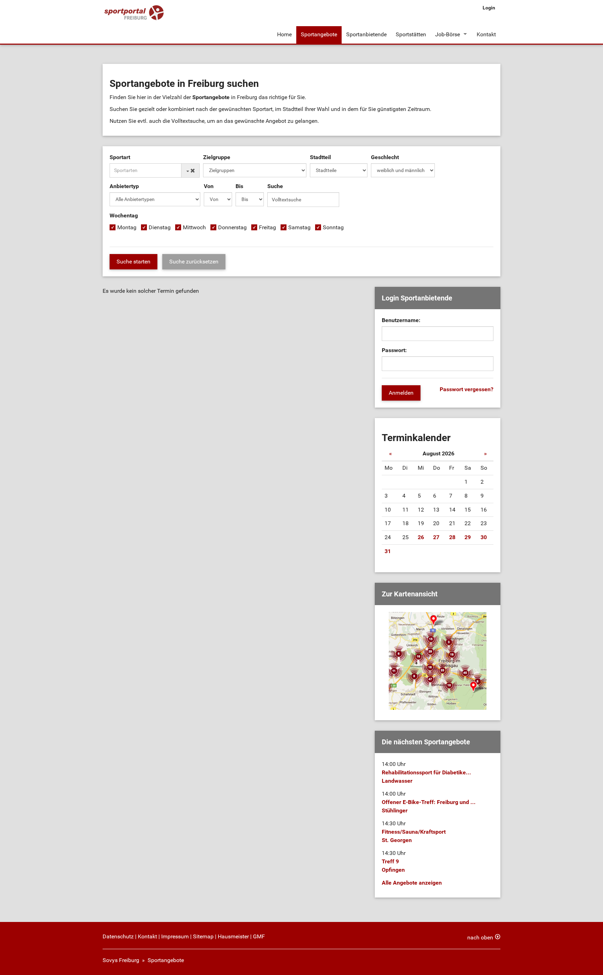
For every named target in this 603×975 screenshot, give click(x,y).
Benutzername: (401, 320)
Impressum (175, 936)
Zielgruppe (216, 157)
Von (209, 186)
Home (284, 34)
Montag (126, 227)
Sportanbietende (366, 34)
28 (452, 537)
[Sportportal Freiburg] (134, 13)
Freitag (267, 227)
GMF (259, 936)
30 (484, 537)
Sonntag (333, 227)
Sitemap (203, 936)
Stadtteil (320, 157)
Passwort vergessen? (466, 389)
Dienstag (160, 227)
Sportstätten (411, 34)
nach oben (480, 937)
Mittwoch (194, 227)
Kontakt (486, 34)
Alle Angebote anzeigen (412, 882)
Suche (275, 186)
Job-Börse (447, 34)
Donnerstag (232, 227)
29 (467, 537)
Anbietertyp (124, 186)
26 (421, 537)
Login (489, 7)
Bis (239, 186)
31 (388, 551)
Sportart (120, 157)
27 (436, 537)
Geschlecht (385, 157)
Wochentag (124, 215)
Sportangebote (319, 34)
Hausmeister (233, 936)
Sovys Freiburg (121, 960)
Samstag (299, 227)
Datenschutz (118, 936)
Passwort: (394, 350)
